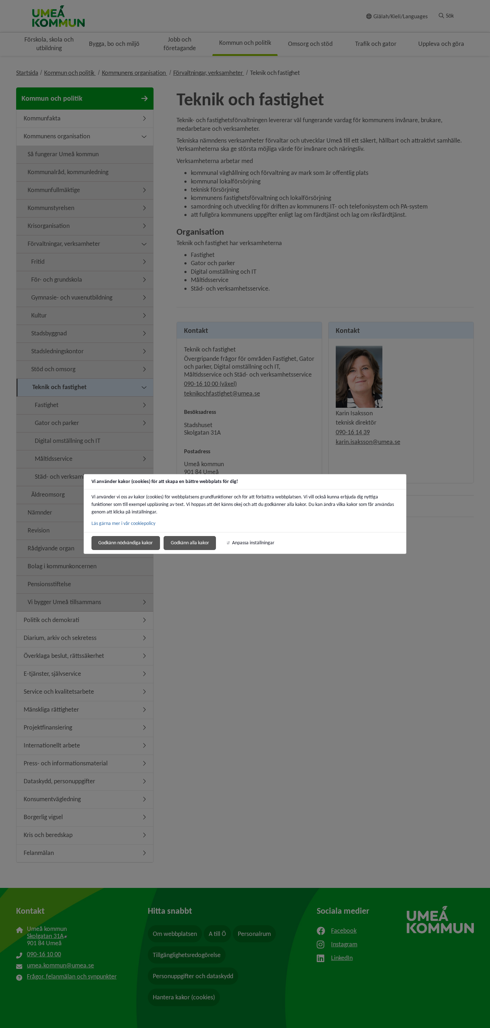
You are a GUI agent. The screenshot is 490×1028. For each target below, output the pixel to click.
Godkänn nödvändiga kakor (125, 543)
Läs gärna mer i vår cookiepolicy (123, 523)
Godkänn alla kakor (190, 543)
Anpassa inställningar (253, 543)
